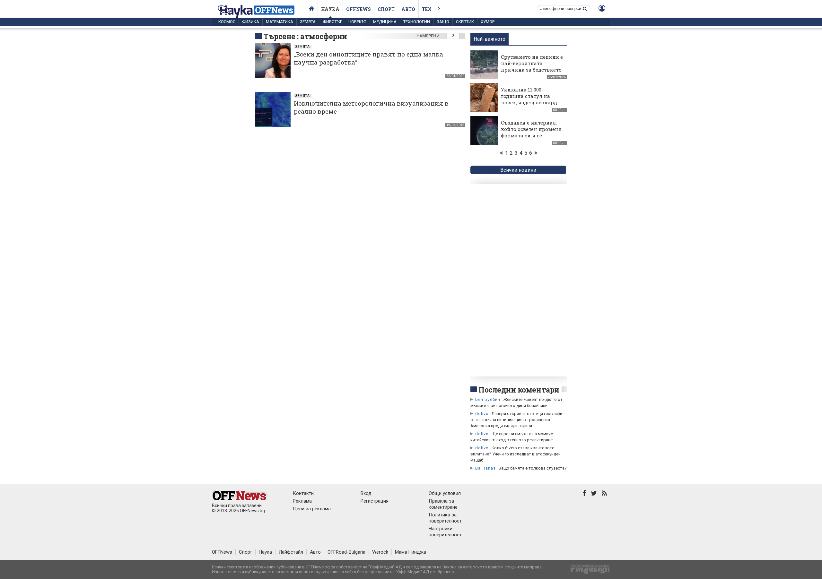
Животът (332, 21)
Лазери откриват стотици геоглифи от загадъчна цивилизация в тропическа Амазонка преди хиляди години (516, 419)
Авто (408, 9)
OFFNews (222, 552)
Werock (380, 552)
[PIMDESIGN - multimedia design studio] (587, 571)
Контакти (303, 493)
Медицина (385, 21)
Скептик (465, 21)
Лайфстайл (291, 552)
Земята (308, 21)
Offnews (358, 9)
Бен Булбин (487, 399)
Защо (443, 21)
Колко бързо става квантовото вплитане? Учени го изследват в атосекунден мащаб (515, 453)
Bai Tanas (485, 468)
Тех (427, 9)
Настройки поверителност (445, 532)
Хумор (487, 21)
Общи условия (445, 493)
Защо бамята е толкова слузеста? (533, 468)
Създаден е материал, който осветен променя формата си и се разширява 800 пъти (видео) (531, 135)
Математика (279, 21)
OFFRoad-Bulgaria (346, 552)
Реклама (302, 501)
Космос (226, 21)
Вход (366, 493)
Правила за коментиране (443, 504)
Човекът (357, 21)
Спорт (386, 9)
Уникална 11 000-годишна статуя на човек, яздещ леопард (529, 96)
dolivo (482, 413)
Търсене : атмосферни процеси (305, 41)
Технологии (416, 21)
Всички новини (518, 170)
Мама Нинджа (410, 552)
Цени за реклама (312, 509)
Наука (330, 9)
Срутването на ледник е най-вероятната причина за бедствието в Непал (532, 66)
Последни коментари (518, 389)
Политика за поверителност (445, 518)
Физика (250, 21)
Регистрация (375, 501)
